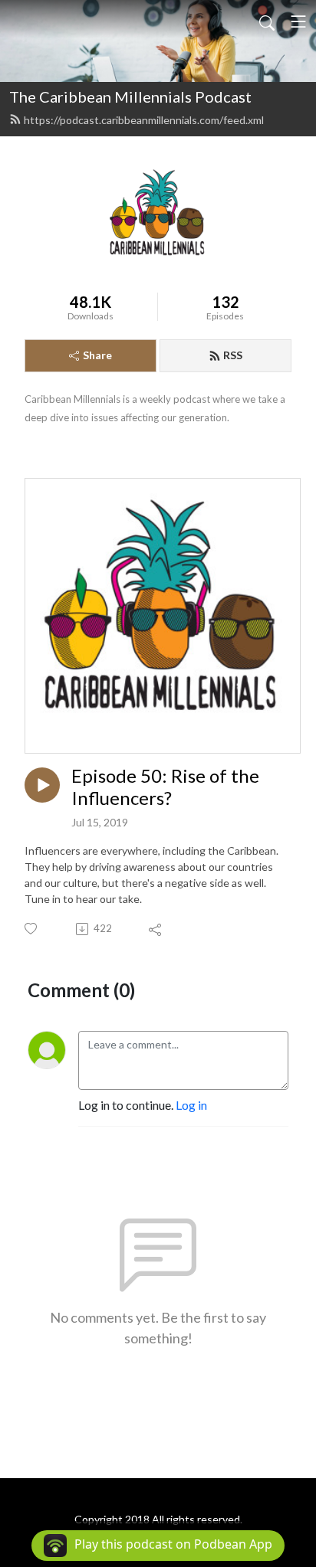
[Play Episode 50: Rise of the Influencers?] (42, 785)
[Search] (267, 21)
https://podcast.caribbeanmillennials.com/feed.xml (144, 119)
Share (97, 354)
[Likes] (32, 929)
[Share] (156, 929)
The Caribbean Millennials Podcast (130, 96)
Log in (191, 1105)
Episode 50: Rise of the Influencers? (165, 787)
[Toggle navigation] (298, 21)
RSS (232, 354)
